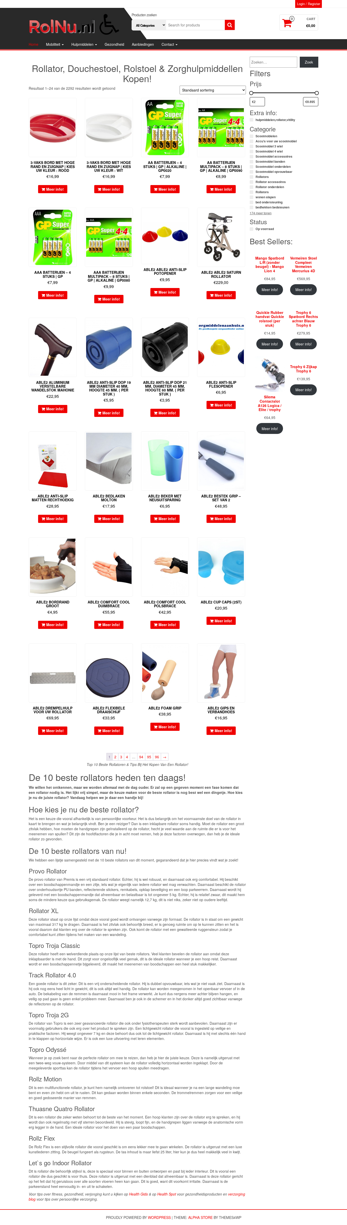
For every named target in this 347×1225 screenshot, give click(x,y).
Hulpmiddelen (82, 44)
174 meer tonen (261, 213)
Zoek (309, 62)
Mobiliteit (53, 44)
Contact (168, 44)
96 (157, 756)
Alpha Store (200, 1217)
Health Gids (138, 1194)
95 (149, 756)
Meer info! (55, 189)
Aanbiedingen (143, 44)
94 (141, 756)
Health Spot (166, 1194)
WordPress (159, 1217)
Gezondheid (114, 44)
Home (33, 44)
